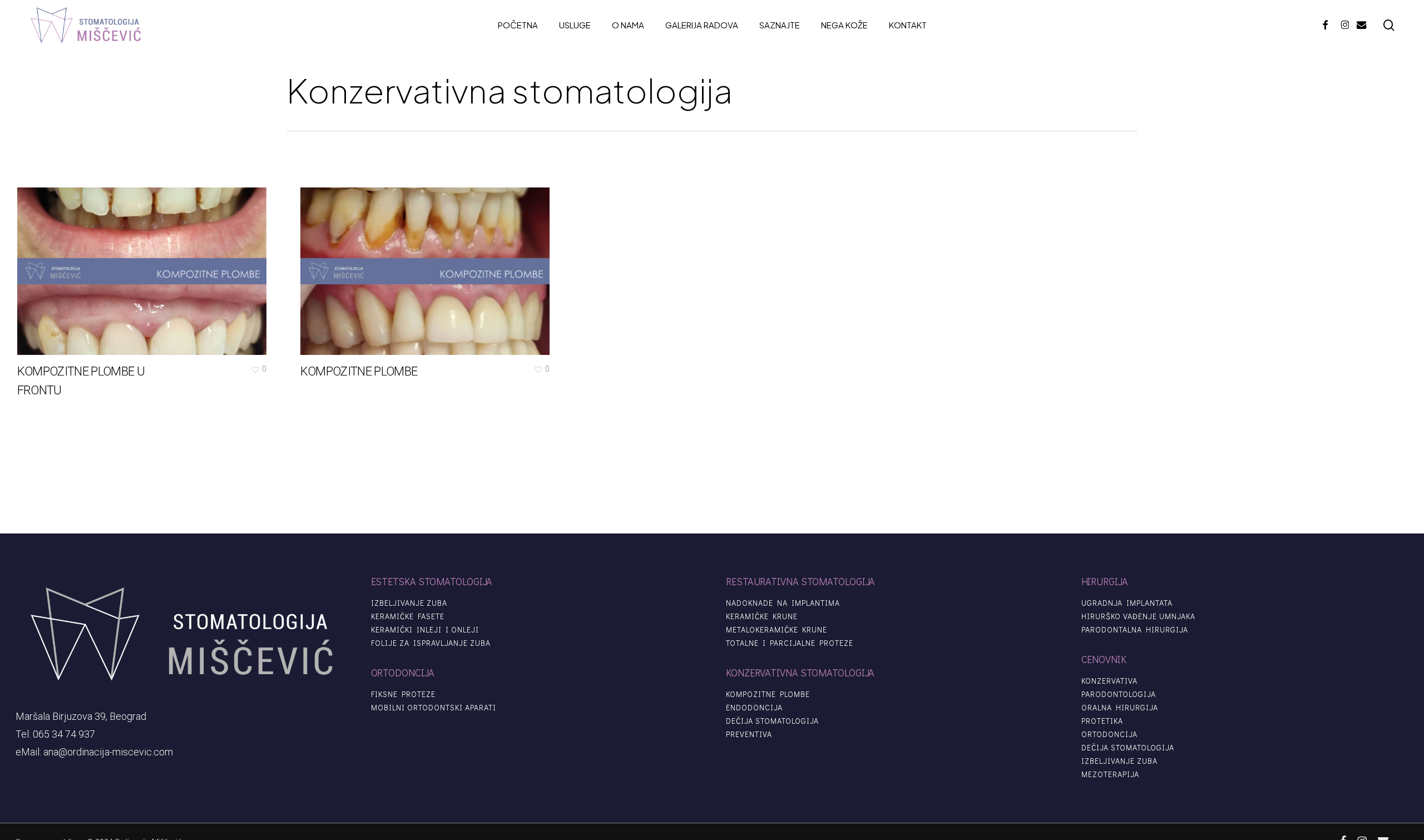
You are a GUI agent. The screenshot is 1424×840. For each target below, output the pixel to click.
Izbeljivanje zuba (409, 603)
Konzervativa (1109, 680)
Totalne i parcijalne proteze (789, 643)
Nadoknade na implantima (783, 603)
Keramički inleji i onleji (425, 629)
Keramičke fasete (407, 616)
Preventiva (749, 734)
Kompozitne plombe (768, 694)
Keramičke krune (762, 616)
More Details (144, 263)
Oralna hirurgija (1119, 707)
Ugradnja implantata (1127, 603)
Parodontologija (1118, 694)
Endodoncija (754, 707)
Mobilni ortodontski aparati (433, 707)
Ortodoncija (1109, 734)
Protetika (1102, 721)
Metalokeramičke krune (776, 629)
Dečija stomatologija (772, 721)
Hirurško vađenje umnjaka (1138, 616)
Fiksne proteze (403, 694)
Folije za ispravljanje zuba (431, 643)
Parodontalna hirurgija (1134, 629)
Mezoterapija (1110, 774)
